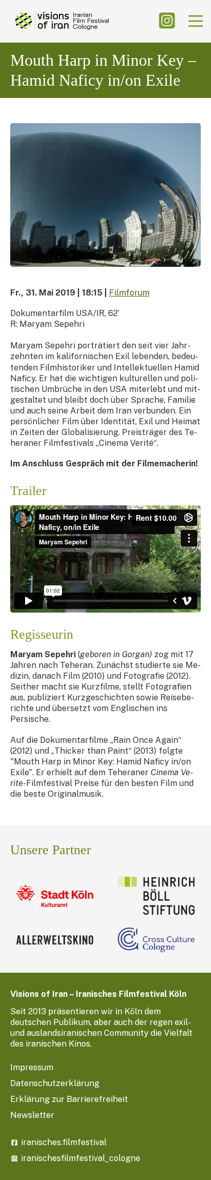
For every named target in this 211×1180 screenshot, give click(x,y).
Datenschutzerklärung (54, 1083)
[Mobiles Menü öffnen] (195, 21)
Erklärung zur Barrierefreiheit (69, 1099)
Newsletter (32, 1115)
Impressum (31, 1067)
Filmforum (129, 293)
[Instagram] (167, 21)
